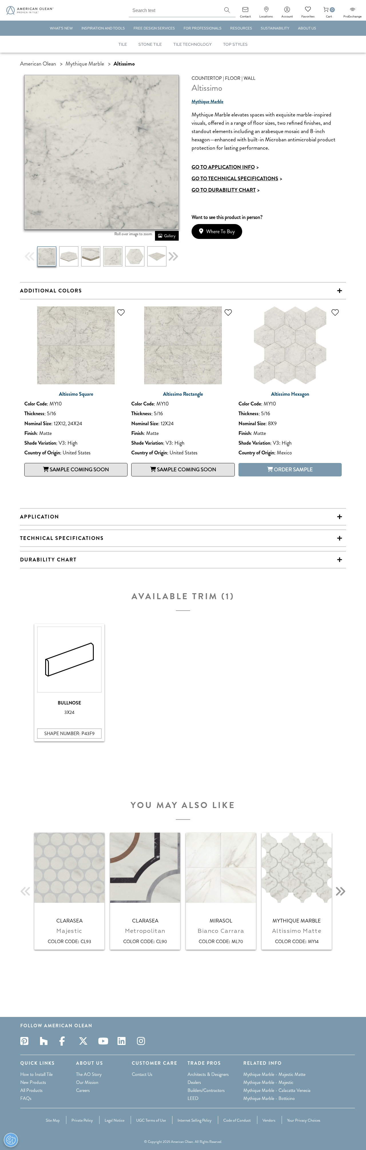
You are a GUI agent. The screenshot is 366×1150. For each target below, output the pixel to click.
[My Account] (287, 11)
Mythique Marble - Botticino (269, 1098)
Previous (30, 256)
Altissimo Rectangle (183, 394)
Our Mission (87, 1082)
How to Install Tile (36, 1074)
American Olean (38, 64)
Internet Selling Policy (195, 1120)
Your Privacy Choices (303, 1120)
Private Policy (82, 1120)
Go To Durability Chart (226, 190)
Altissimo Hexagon (290, 394)
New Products (33, 1082)
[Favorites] (308, 11)
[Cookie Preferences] (11, 1140)
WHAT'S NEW (61, 28)
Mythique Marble (84, 64)
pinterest (26, 1041)
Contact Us (142, 1074)
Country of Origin (42, 452)
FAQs (25, 1098)
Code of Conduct (237, 1120)
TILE (122, 44)
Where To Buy (220, 231)
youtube (104, 1041)
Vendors (268, 1120)
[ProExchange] (352, 11)
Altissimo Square (76, 394)
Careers (83, 1090)
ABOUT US (307, 28)
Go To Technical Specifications (237, 178)
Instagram (142, 1041)
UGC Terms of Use (151, 1120)
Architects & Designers (208, 1074)
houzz (45, 1041)
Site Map (53, 1120)
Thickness (34, 413)
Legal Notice (114, 1120)
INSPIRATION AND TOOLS (103, 28)
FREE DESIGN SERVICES (154, 28)
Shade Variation (40, 443)
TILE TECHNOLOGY (192, 44)
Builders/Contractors (206, 1090)
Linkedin (123, 1041)
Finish (30, 433)
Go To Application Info (225, 167)
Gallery (170, 236)
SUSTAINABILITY (275, 28)
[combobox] (173, 10)
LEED (193, 1098)
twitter (84, 1041)
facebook (65, 1041)
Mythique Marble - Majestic (268, 1082)
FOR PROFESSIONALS (203, 28)
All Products (31, 1090)
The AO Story (89, 1074)
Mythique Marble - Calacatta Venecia (277, 1090)
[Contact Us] (245, 11)
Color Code (35, 403)
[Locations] (266, 11)
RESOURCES (241, 28)
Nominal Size (37, 423)
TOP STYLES (235, 44)
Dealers (194, 1082)
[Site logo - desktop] (29, 10)
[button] (227, 10)
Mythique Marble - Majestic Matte (274, 1074)
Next (173, 256)
